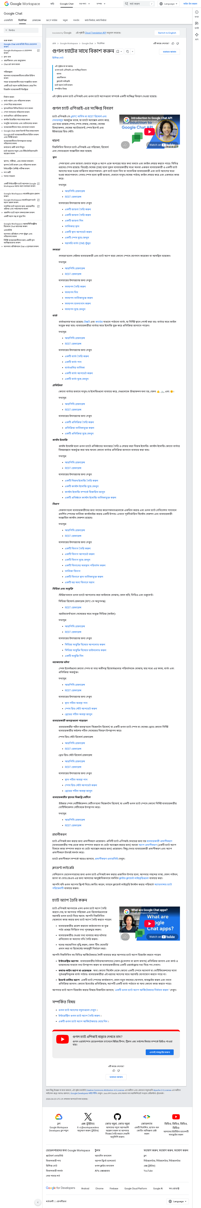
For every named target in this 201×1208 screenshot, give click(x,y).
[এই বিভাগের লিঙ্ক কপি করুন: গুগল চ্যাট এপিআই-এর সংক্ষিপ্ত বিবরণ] (117, 109)
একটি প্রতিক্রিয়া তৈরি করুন (79, 422)
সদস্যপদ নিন (71, 292)
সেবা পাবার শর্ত (53, 1176)
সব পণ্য (82, 3)
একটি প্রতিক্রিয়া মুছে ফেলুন (79, 433)
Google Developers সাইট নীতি (84, 1093)
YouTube (148, 1171)
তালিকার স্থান (72, 226)
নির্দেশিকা (22, 20)
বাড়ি (52, 3)
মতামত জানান (169, 51)
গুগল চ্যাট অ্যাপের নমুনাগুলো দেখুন (77, 1010)
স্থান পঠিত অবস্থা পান (76, 703)
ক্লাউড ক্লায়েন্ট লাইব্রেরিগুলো (134, 878)
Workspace (31, 4)
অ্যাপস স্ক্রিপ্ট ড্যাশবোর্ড (105, 1160)
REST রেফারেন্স (73, 196)
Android (85, 1188)
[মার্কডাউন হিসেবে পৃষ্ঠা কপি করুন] (127, 51)
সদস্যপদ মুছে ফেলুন (75, 309)
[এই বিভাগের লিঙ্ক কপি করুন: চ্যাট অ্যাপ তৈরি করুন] (91, 900)
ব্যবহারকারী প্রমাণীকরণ (159, 841)
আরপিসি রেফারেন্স (75, 191)
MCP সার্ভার (51, 20)
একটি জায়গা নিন (74, 220)
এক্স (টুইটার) (149, 1166)
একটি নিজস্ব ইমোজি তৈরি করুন (81, 480)
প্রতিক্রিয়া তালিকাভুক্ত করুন (79, 427)
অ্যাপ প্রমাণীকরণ (148, 844)
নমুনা (65, 20)
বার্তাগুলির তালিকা (75, 367)
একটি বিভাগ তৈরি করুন (78, 548)
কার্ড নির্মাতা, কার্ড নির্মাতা (95, 20)
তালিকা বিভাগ (72, 571)
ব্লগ (145, 1155)
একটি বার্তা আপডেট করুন (79, 373)
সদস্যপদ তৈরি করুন (75, 286)
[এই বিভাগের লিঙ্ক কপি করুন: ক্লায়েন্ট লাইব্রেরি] (77, 868)
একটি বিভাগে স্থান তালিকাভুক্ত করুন (84, 576)
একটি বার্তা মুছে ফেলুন (77, 378)
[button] (20, 57)
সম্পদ (99, 3)
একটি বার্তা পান (73, 361)
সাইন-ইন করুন (190, 4)
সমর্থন (76, 20)
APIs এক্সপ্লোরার (102, 1171)
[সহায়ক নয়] (177, 43)
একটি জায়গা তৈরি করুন (78, 209)
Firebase (114, 1188)
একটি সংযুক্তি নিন (74, 655)
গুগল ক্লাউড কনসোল (104, 1166)
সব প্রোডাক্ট (174, 1188)
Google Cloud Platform (136, 1188)
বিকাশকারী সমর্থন (54, 1171)
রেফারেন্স (36, 20)
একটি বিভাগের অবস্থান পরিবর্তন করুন (85, 565)
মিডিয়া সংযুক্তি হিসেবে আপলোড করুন (85, 644)
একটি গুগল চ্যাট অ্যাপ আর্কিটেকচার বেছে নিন (83, 1021)
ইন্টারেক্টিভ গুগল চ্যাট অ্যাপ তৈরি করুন (79, 1015)
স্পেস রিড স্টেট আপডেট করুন (81, 708)
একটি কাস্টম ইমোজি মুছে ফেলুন (82, 486)
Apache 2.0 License (162, 1090)
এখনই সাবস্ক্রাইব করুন (159, 1052)
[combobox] (139, 4)
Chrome (99, 1188)
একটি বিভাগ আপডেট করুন (80, 554)
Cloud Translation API (95, 33)
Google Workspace (69, 43)
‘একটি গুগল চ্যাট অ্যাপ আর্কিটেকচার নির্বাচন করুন (141, 990)
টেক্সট (86, 321)
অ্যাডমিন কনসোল (103, 1155)
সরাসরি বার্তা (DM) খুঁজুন (78, 243)
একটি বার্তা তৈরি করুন (77, 356)
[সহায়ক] (173, 43)
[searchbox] (21, 30)
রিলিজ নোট (57, 58)
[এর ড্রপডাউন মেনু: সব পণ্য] (90, 4)
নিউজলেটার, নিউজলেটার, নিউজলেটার (162, 1160)
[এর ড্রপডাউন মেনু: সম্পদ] (105, 4)
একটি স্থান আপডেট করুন (78, 231)
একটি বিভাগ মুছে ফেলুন (77, 559)
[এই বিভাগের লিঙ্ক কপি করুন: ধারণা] (62, 141)
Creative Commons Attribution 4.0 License (105, 1090)
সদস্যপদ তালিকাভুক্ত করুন (79, 297)
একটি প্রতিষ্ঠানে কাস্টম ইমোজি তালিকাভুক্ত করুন (90, 497)
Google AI (158, 1188)
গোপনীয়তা (61, 1201)
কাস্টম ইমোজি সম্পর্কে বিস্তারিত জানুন (85, 491)
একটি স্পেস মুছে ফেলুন (77, 237)
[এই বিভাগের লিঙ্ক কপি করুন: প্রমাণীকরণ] (69, 835)
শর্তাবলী (50, 1201)
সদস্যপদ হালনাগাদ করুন (78, 303)
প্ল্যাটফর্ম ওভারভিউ (54, 1155)
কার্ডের (99, 321)
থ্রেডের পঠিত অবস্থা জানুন (78, 714)
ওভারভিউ (8, 20)
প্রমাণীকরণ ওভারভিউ (106, 858)
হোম (54, 43)
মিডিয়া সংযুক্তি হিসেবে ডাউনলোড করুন (85, 650)
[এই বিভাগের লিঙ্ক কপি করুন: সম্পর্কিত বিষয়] (78, 1002)
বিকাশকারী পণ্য (53, 1160)
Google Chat (66, 3)
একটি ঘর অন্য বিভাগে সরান (79, 582)
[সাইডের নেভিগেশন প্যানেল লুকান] (38, 1202)
